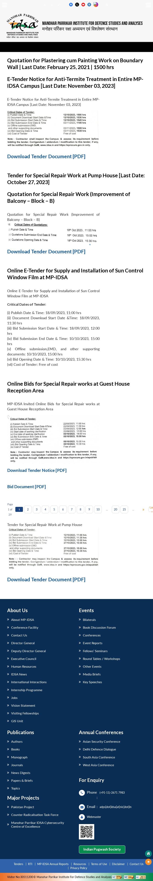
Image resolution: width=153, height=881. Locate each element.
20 (115, 509)
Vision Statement (23, 705)
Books (15, 749)
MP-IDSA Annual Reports (53, 864)
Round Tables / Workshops (101, 659)
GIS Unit (17, 721)
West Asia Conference (98, 765)
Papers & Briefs (22, 780)
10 (98, 509)
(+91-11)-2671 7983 (112, 792)
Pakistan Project (22, 807)
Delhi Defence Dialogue (99, 749)
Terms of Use (99, 864)
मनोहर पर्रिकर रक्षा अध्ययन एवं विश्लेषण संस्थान (80, 28)
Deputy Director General (28, 651)
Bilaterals (89, 619)
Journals (17, 765)
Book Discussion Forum (99, 627)
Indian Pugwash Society (102, 849)
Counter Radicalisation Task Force (34, 815)
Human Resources (23, 666)
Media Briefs (92, 674)
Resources (80, 864)
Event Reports (92, 643)
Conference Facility (24, 627)
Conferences (92, 635)
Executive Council (23, 659)
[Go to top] (148, 862)
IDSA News (19, 674)
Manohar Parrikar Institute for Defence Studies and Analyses (92, 23)
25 (124, 509)
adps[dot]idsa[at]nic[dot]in (115, 807)
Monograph (19, 757)
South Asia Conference (99, 757)
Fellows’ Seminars (95, 651)
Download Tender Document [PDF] (46, 156)
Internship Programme (26, 690)
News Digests (20, 773)
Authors (17, 741)
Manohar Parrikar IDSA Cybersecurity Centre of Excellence (37, 824)
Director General (23, 643)
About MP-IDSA (22, 619)
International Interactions (29, 682)
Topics (15, 788)
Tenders (18, 864)
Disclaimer (118, 864)
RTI (30, 864)
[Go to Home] (148, 853)
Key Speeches (92, 682)
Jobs (14, 698)
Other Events (92, 666)
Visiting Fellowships (25, 713)
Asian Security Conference (101, 741)
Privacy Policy (78, 868)
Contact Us (19, 635)
